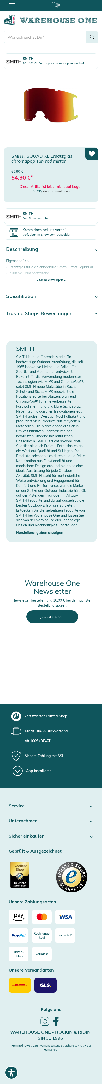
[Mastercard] (42, 917)
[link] (45, 1025)
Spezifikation (21, 296)
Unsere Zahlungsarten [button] (32, 902)
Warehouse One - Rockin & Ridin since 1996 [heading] (50, 1035)
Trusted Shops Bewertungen (39, 313)
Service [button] (17, 806)
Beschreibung (22, 249)
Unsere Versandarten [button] (31, 970)
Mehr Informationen (56, 191)
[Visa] (65, 917)
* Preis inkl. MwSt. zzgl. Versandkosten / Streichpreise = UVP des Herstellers (50, 1047)
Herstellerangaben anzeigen (39, 532)
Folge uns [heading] (51, 1009)
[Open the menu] (11, 5)
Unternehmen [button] (23, 821)
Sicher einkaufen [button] (27, 836)
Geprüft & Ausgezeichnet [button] (35, 851)
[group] (50, 716)
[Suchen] (92, 37)
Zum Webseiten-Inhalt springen (25, 2)
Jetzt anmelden (52, 617)
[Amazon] (18, 917)
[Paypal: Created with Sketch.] (18, 935)
